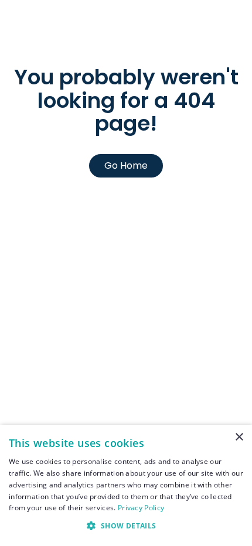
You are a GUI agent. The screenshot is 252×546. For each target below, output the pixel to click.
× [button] (238, 437)
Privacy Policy (141, 508)
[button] (126, 525)
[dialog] (126, 485)
